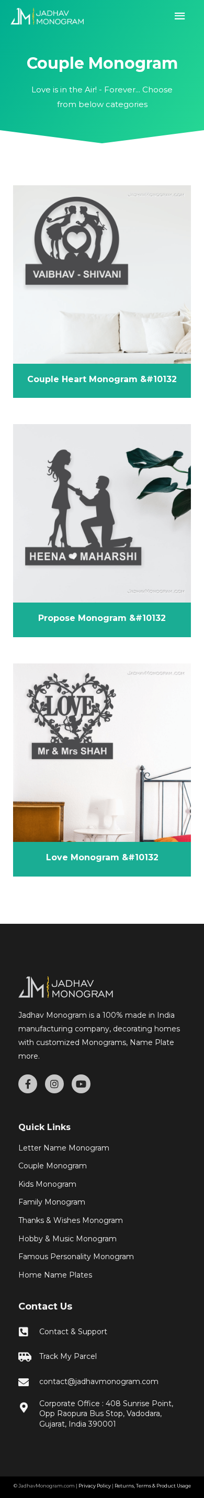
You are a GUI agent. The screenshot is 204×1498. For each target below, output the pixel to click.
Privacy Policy (94, 1486)
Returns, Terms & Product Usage (153, 1486)
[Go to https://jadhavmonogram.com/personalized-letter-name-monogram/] (102, 1148)
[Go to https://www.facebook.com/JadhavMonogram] (27, 1083)
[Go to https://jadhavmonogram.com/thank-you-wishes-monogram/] (102, 1221)
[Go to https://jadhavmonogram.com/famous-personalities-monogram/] (102, 1257)
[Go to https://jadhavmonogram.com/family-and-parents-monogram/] (102, 1202)
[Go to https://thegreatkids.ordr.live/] (102, 1357)
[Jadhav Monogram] (47, 16)
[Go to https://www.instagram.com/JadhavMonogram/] (54, 1083)
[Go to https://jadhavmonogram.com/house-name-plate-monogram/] (102, 1275)
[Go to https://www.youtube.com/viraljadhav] (81, 1083)
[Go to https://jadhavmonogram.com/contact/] (102, 1332)
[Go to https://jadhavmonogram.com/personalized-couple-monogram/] (102, 1166)
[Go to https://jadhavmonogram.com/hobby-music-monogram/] (102, 1239)
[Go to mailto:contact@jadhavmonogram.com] (102, 1382)
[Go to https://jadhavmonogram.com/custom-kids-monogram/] (102, 1184)
